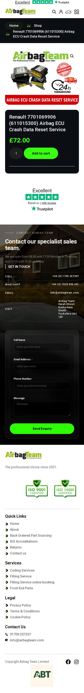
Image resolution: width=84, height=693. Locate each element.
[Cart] (68, 12)
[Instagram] (76, 661)
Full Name (19, 340)
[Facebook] (68, 661)
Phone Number (23, 379)
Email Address (22, 359)
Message (19, 398)
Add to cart (41, 153)
